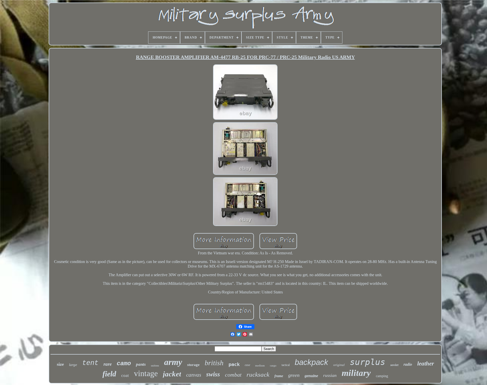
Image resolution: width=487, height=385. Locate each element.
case (247, 365)
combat (233, 375)
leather (425, 363)
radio (408, 364)
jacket (172, 374)
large (73, 365)
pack (234, 364)
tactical (286, 365)
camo (124, 363)
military (356, 373)
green (294, 375)
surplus (367, 362)
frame (278, 376)
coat (125, 375)
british (214, 363)
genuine (311, 376)
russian (330, 375)
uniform (155, 365)
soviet (394, 365)
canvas (193, 375)
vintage (146, 373)
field (109, 374)
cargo (273, 365)
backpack (311, 362)
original (339, 365)
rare (107, 364)
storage (193, 365)
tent (90, 363)
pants (141, 364)
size (60, 364)
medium (260, 365)
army (173, 362)
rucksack (258, 374)
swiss (213, 374)
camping (382, 376)
